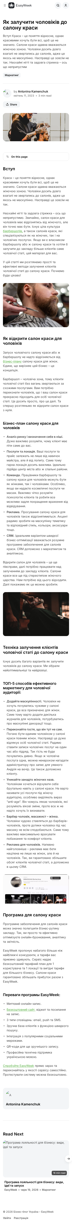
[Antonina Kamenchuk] (7, 93)
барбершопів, (13, 231)
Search (58, 5)
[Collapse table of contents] (8, 157)
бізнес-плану (12, 361)
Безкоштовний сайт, (21, 1009)
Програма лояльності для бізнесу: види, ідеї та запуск (34, 1183)
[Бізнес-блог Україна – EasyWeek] (20, 5)
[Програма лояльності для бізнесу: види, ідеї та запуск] (36, 1158)
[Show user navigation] (65, 5)
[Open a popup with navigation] (4, 5)
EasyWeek (10, 1189)
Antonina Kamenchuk (33, 91)
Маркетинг (12, 75)
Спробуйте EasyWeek (18, 1066)
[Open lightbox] (64, 118)
